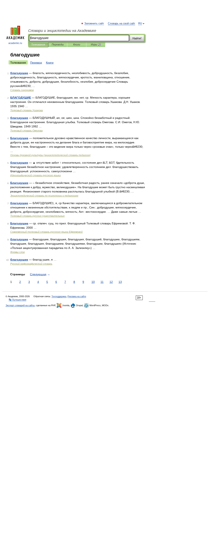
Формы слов (17, 252)
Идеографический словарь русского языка (35, 175)
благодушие (19, 73)
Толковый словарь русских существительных (37, 216)
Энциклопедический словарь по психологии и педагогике (44, 195)
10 (93, 281)
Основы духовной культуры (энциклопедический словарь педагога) (50, 155)
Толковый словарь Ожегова (26, 130)
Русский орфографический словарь (31, 263)
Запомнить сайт (94, 23)
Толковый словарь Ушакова (26, 110)
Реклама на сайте (76, 296)
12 (111, 281)
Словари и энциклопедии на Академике (62, 31)
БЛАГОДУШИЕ (20, 97)
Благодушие (19, 138)
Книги (76, 44)
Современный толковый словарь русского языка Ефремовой (46, 232)
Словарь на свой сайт (121, 23)
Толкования (38, 44)
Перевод (36, 62)
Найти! (137, 38)
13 (120, 281)
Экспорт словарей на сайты (20, 305)
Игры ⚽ (96, 44)
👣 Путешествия (17, 299)
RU (140, 23)
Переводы (58, 44)
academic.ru (15, 43)
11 (102, 281)
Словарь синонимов (22, 90)
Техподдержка (58, 296)
